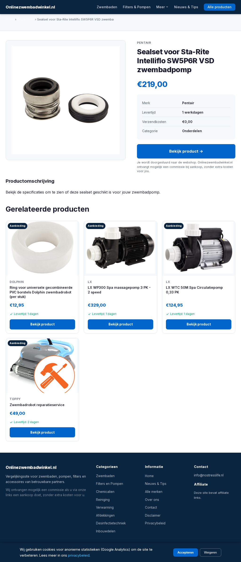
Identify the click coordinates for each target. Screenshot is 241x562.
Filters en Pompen (109, 484)
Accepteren (185, 552)
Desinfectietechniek (111, 523)
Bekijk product (42, 324)
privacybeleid (78, 555)
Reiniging (103, 500)
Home (10, 19)
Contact (151, 507)
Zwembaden (107, 7)
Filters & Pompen (137, 7)
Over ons (152, 500)
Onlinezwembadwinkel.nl (30, 7)
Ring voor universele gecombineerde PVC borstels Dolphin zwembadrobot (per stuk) (41, 292)
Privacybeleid (155, 523)
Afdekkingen (105, 515)
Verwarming (105, 507)
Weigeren (210, 552)
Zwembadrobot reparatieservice (37, 405)
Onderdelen (25, 19)
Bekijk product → (186, 151)
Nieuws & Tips (186, 7)
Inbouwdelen (105, 531)
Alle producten (220, 7)
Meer (161, 7)
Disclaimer (153, 515)
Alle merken (153, 492)
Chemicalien (105, 492)
